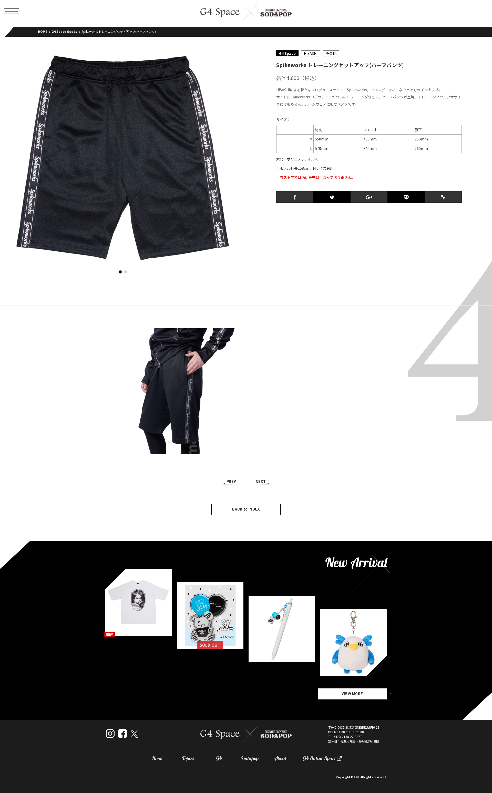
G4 (219, 758)
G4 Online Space (319, 758)
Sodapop (250, 758)
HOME (42, 31)
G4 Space (287, 53)
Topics (188, 758)
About (280, 758)
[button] (120, 272)
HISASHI (310, 53)
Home (157, 758)
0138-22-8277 (352, 736)
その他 (331, 53)
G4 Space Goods (64, 31)
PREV (231, 481)
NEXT (261, 481)
